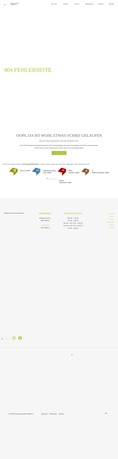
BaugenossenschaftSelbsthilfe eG (14, 4)
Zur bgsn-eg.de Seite (59, 153)
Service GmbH (25, 170)
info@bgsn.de (45, 225)
